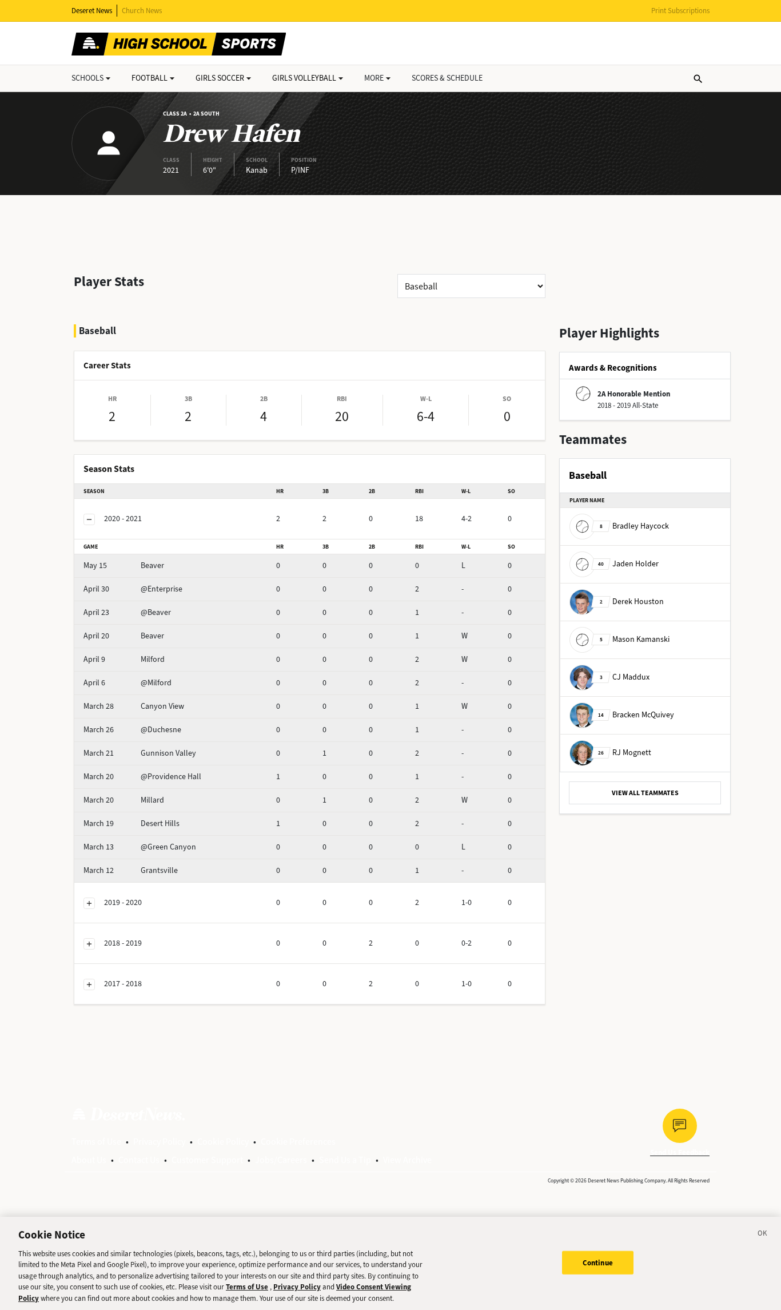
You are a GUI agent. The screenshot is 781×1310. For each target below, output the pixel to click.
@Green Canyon (139, 846)
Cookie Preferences (298, 1142)
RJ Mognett (624, 752)
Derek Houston (632, 601)
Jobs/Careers (281, 1160)
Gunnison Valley (139, 753)
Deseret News (91, 10)
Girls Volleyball (304, 78)
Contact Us (139, 1160)
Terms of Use (96, 1142)
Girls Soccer (220, 78)
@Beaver (127, 612)
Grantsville (130, 870)
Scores (447, 78)
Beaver (123, 565)
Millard (123, 800)
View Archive (407, 1160)
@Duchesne (132, 729)
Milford (124, 659)
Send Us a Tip (345, 1160)
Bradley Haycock (634, 526)
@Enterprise (132, 588)
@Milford (127, 682)
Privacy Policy (159, 1142)
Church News (142, 10)
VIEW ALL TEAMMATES (645, 792)
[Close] (762, 1235)
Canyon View (133, 706)
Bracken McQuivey (636, 714)
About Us (88, 1160)
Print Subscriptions (680, 10)
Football (150, 78)
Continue (598, 1262)
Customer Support (207, 1160)
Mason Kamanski (635, 639)
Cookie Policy (223, 1142)
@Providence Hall (142, 776)
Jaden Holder (628, 563)
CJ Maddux (624, 677)
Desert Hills (131, 823)
